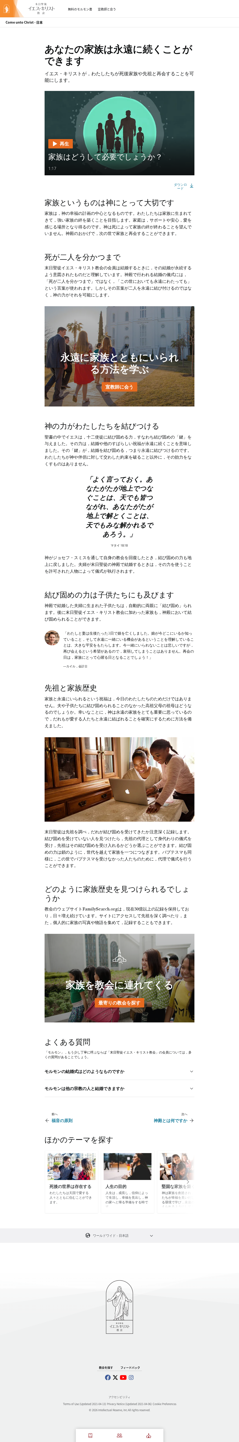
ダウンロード (180, 186)
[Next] (182, 1181)
